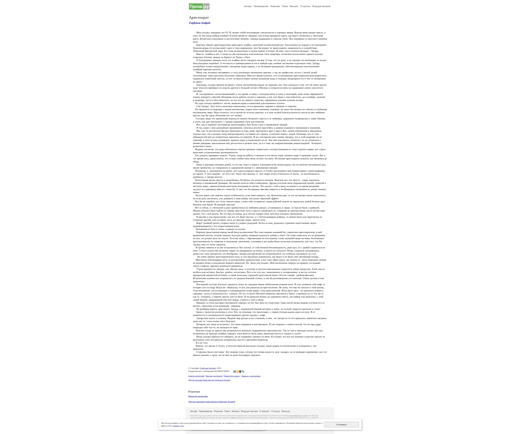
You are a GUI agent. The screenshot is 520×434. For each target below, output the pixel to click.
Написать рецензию (198, 396)
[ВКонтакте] (234, 371)
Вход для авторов (321, 6)
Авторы (248, 6)
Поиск (285, 6)
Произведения (261, 6)
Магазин (294, 6)
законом (233, 417)
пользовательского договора (298, 415)
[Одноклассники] (237, 371)
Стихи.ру (275, 411)
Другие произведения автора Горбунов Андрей (209, 380)
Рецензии (275, 6)
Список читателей (196, 376)
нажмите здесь (178, 426)
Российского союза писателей (253, 430)
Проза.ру (285, 411)
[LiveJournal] (243, 371)
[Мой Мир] (240, 371)
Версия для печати (214, 376)
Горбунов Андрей (199, 23)
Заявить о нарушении (250, 376)
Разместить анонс (232, 376)
